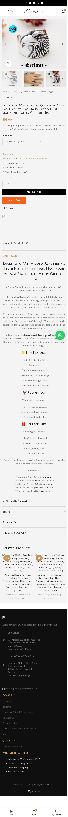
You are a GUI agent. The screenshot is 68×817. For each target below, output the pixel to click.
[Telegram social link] (42, 3)
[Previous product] (4, 98)
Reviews (6, 706)
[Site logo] (34, 10)
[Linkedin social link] (38, 3)
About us (7, 701)
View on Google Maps (19, 648)
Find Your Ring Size (12, 746)
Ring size (7, 135)
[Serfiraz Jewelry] (14, 226)
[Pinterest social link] (34, 3)
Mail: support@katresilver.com (21, 688)
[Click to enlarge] (8, 63)
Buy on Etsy (14, 200)
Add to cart (34, 192)
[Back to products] (8, 98)
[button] (5, 44)
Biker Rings (47, 91)
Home (5, 91)
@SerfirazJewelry (43, 477)
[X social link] (30, 3)
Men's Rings (30, 91)
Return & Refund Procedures (17, 712)
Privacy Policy (9, 723)
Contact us (8, 717)
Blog (4, 734)
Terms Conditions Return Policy (19, 728)
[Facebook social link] (26, 3)
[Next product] (12, 98)
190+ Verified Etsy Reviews (33, 158)
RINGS (16, 91)
